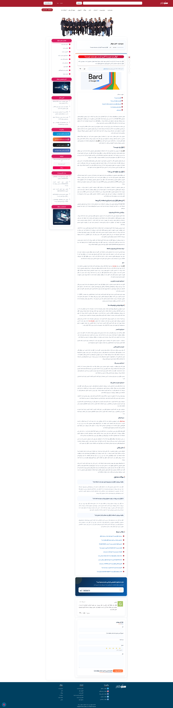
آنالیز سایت (94, 361)
